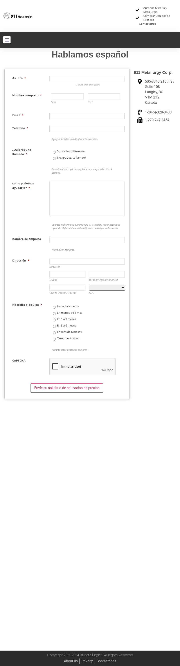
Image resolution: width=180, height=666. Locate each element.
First (53, 102)
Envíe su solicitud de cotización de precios (66, 388)
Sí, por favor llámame (71, 151)
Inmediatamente (68, 306)
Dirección (54, 266)
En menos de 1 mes (69, 313)
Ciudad (53, 279)
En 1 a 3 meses (66, 319)
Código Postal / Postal (62, 292)
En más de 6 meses (69, 332)
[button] (7, 39)
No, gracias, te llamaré (71, 158)
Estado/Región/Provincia (103, 279)
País (91, 293)
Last (90, 102)
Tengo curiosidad (68, 338)
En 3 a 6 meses (66, 325)
